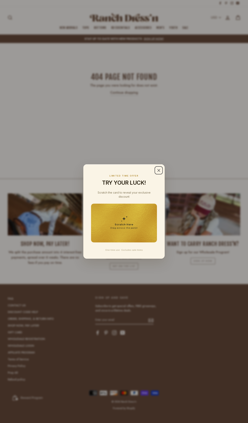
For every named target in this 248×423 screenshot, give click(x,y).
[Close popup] (158, 170)
